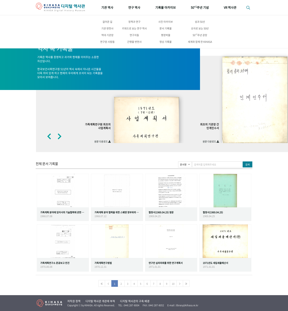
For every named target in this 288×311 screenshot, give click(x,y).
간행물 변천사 (134, 42)
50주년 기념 (200, 7)
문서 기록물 (166, 28)
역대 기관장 (107, 35)
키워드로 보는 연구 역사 (134, 28)
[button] (49, 136)
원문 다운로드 (101, 141)
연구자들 (134, 35)
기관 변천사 (107, 28)
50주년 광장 (200, 35)
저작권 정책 (73, 301)
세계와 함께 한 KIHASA (200, 42)
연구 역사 (134, 7)
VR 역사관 (230, 7)
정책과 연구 (134, 22)
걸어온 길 (107, 22)
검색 (247, 164)
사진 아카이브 (165, 22)
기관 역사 (107, 7)
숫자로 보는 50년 (200, 28)
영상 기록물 (166, 42)
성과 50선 (200, 22)
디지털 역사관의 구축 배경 (135, 301)
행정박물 (165, 35)
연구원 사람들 (107, 42)
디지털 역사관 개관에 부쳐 (100, 301)
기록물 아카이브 (165, 7)
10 (173, 283)
